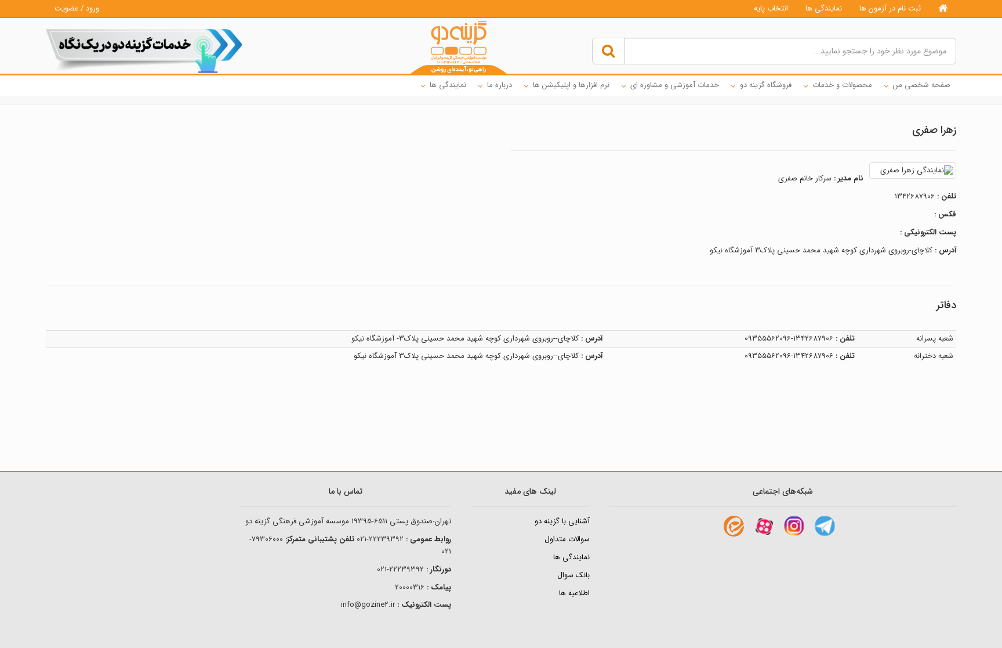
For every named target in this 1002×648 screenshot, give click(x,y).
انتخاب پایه (771, 8)
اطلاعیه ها (574, 593)
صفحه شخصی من (921, 85)
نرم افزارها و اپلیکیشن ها (571, 85)
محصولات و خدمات (842, 85)
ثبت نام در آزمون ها (890, 8)
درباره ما (499, 85)
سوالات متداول (567, 539)
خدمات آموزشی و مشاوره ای (674, 85)
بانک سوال (573, 575)
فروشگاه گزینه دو (766, 85)
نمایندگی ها (823, 8)
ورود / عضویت (77, 8)
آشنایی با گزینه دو (562, 521)
